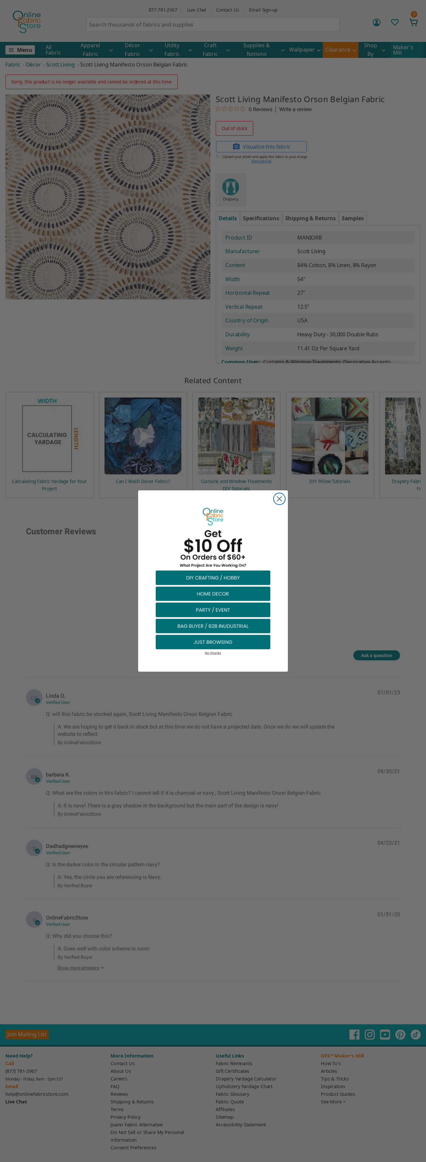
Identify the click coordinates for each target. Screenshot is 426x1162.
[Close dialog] (279, 499)
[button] (213, 577)
